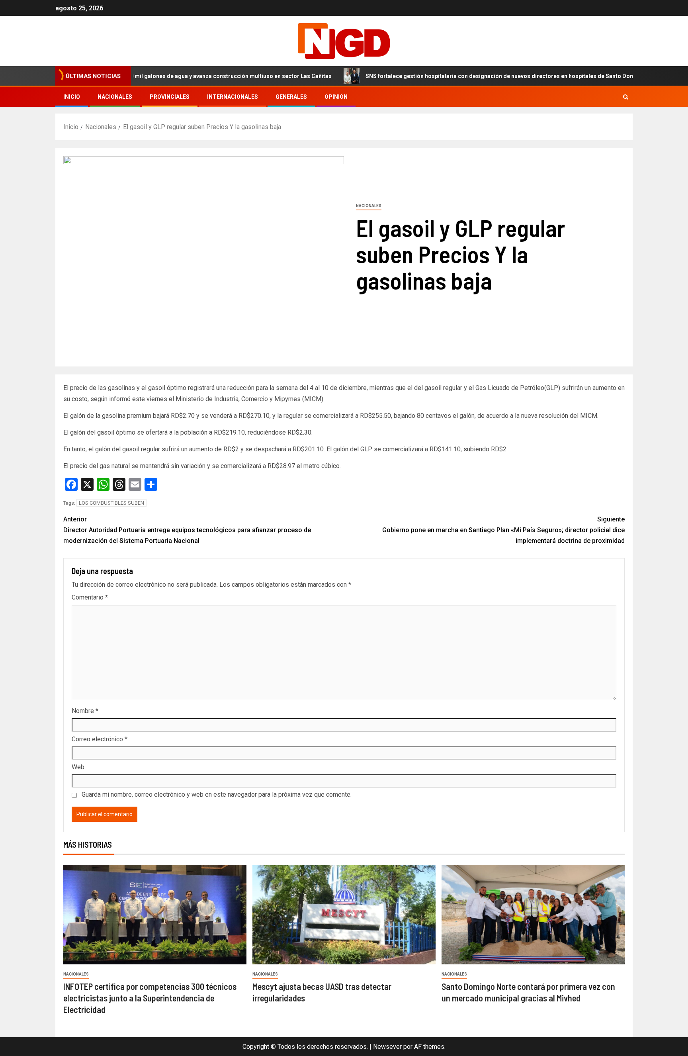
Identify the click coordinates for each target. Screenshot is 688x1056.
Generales (291, 97)
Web (78, 767)
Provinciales (170, 97)
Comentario (90, 597)
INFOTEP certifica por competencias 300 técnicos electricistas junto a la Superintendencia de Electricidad (149, 998)
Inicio (71, 97)
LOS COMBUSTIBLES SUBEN (111, 503)
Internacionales (232, 97)
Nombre (85, 711)
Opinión (336, 97)
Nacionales (115, 97)
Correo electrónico (99, 739)
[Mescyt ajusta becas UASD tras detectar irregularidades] (344, 914)
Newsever (387, 1046)
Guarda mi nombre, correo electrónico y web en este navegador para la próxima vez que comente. (217, 794)
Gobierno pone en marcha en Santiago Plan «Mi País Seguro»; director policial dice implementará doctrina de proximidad (503, 530)
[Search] (626, 97)
